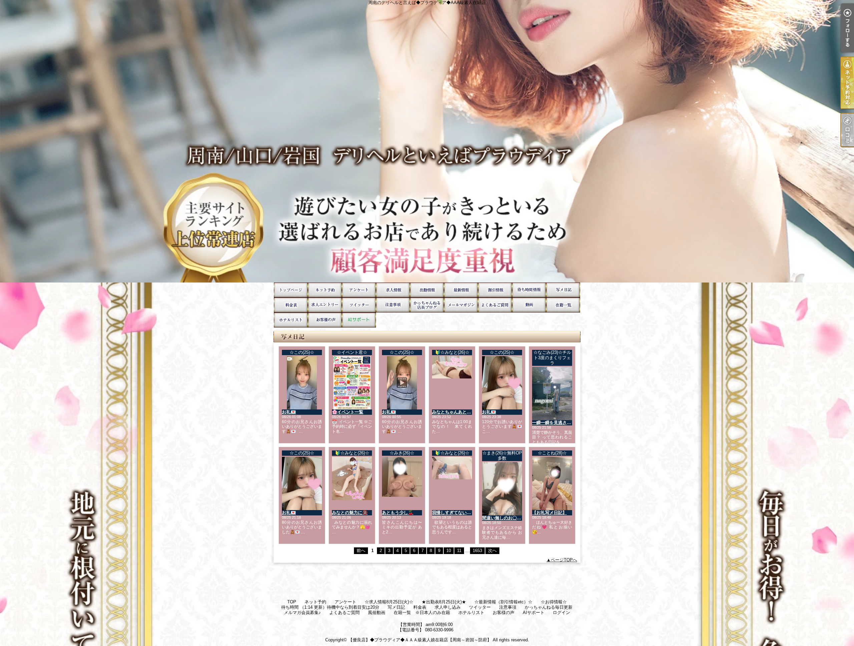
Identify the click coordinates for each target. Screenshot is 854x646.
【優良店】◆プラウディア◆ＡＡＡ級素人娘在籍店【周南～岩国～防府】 (419, 639)
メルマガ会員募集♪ (461, 305)
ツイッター (359, 305)
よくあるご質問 (495, 305)
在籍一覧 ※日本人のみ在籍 (563, 305)
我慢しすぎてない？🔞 (454, 512)
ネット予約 (325, 290)
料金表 (291, 305)
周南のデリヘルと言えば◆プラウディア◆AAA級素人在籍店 (427, 141)
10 (448, 550)
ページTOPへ (564, 559)
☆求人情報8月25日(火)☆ (393, 290)
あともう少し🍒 (397, 512)
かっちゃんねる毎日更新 (427, 305)
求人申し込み (325, 305)
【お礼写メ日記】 (549, 512)
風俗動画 (529, 305)
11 (459, 550)
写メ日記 (563, 290)
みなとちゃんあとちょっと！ (460, 411)
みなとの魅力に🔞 (350, 512)
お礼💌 (289, 411)
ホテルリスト (291, 320)
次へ (492, 550)
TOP (291, 290)
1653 (477, 550)
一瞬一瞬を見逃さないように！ (562, 422)
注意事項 (393, 305)
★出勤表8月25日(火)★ (427, 290)
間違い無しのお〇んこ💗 (506, 517)
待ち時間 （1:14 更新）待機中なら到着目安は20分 (529, 290)
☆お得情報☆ (495, 290)
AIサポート (359, 320)
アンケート (359, 290)
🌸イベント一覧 (347, 411)
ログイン (561, 612)
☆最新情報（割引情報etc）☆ (461, 290)
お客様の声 (325, 320)
